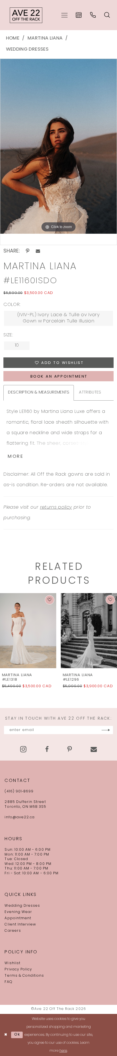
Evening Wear (18, 912)
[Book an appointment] (79, 15)
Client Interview (20, 924)
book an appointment (58, 376)
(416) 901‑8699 (19, 791)
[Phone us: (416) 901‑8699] (93, 15)
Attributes (90, 392)
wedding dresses (27, 49)
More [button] (15, 456)
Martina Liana (45, 38)
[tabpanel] (58, 146)
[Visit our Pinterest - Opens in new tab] (69, 749)
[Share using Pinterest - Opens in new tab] (28, 251)
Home (12, 38)
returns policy (56, 507)
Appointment (18, 918)
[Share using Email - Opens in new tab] (38, 251)
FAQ (8, 982)
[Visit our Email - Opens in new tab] (94, 749)
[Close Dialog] (5, 1035)
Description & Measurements (38, 392)
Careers (13, 931)
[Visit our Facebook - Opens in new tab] (47, 749)
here (63, 1051)
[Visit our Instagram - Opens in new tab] (23, 749)
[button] (64, 15)
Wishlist (12, 963)
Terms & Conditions (24, 976)
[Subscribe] (105, 730)
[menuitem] (64, 15)
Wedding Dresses (22, 906)
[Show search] (107, 15)
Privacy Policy (18, 969)
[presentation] (66, 630)
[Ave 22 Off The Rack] (26, 15)
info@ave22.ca (20, 817)
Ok (17, 1034)
